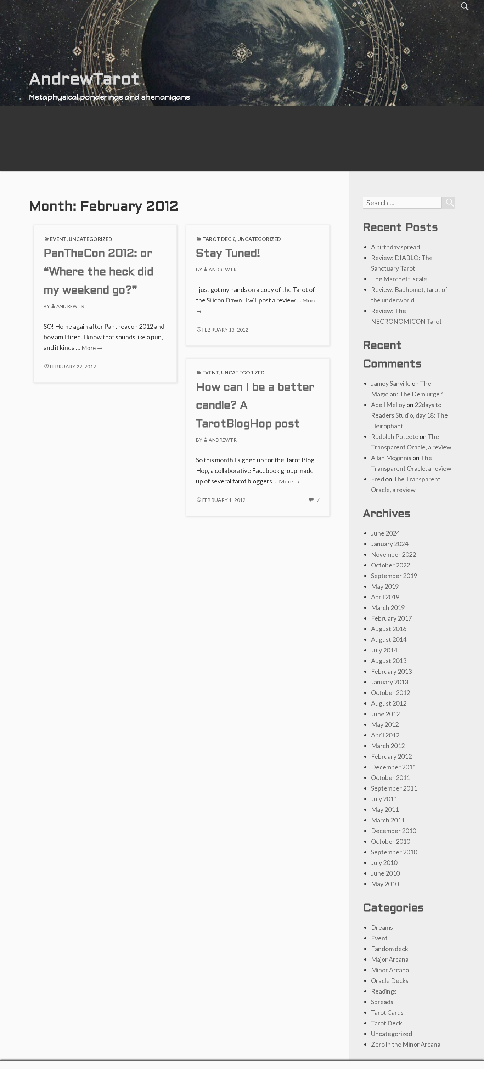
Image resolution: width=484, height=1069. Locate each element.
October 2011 (390, 777)
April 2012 (385, 735)
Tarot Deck (218, 239)
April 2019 (385, 597)
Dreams (382, 927)
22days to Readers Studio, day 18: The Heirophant (409, 415)
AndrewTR (70, 306)
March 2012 (388, 746)
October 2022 (390, 565)
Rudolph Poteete (394, 436)
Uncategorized (90, 239)
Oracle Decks (390, 980)
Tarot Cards (387, 1012)
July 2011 (384, 799)
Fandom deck (389, 948)
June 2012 (385, 714)
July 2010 (384, 862)
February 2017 (391, 618)
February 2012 (391, 756)
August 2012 (388, 703)
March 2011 (388, 820)
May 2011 (385, 809)
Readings (384, 991)
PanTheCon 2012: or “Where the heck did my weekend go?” (98, 272)
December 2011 (393, 767)
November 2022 (393, 554)
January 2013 (389, 682)
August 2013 (388, 660)
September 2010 (394, 852)
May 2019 (385, 586)
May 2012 (385, 724)
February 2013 (391, 671)
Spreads (382, 1002)
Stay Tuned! (228, 254)
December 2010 (393, 831)
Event (58, 239)
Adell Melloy (388, 404)
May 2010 (385, 884)
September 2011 (394, 788)
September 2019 (394, 575)
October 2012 (390, 692)
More (91, 347)
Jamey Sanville (391, 383)
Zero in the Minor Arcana (405, 1044)
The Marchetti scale (399, 279)
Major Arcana (390, 959)
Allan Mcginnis (391, 458)
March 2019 (388, 607)
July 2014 (384, 650)
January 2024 (389, 544)
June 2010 (385, 873)
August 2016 (388, 629)
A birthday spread (395, 247)
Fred (377, 479)
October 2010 (390, 841)
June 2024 (385, 533)
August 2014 (388, 639)
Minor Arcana (390, 970)
